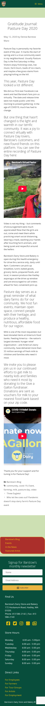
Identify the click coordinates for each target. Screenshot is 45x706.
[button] (22, 587)
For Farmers (11, 683)
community (12, 485)
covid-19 (23, 485)
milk (15, 489)
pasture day (24, 489)
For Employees (12, 679)
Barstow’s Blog (12, 539)
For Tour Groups (13, 687)
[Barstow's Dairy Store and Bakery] (3, 4)
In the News (11, 546)
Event (31, 485)
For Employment (13, 695)
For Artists (10, 691)
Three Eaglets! (14, 493)
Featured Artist (12, 550)
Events (8, 543)
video (33, 489)
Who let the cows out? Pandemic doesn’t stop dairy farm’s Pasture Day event (22, 501)
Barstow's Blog (14, 481)
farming (8, 489)
